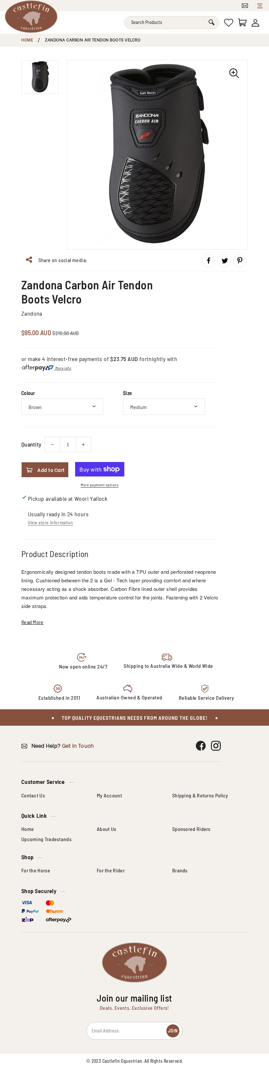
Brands (180, 870)
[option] (157, 155)
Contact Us (33, 795)
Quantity (31, 444)
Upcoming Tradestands (46, 839)
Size (127, 393)
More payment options (99, 484)
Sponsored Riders (191, 829)
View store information (50, 522)
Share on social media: (62, 260)
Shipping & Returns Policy (200, 795)
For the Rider (111, 870)
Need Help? (62, 745)
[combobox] (171, 22)
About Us (106, 829)
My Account (109, 795)
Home (27, 39)
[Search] (211, 22)
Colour (28, 393)
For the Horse (35, 870)
